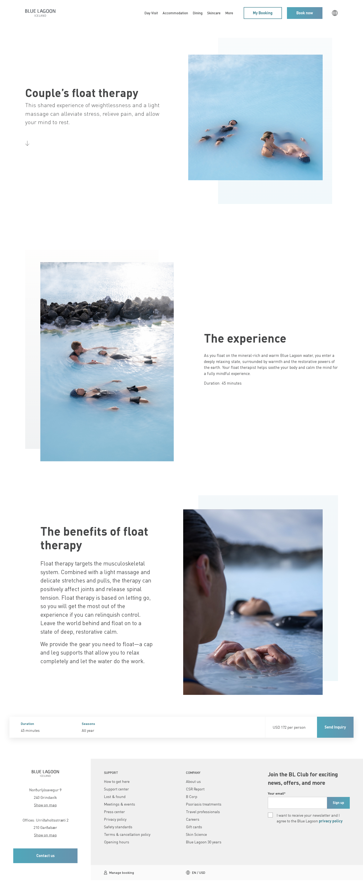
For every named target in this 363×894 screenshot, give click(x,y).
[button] (263, 13)
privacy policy (331, 821)
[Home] (40, 13)
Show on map (45, 805)
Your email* (276, 793)
